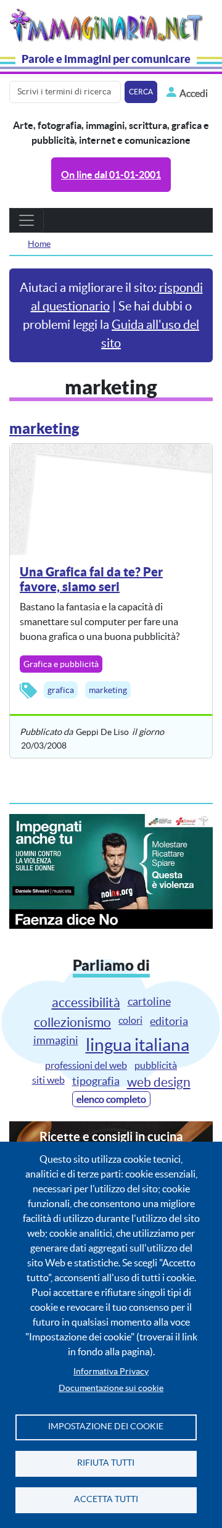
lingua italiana (137, 1045)
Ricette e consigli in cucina (111, 1136)
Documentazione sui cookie (111, 1388)
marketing (108, 690)
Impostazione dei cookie (105, 1426)
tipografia (96, 1080)
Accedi (193, 93)
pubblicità (155, 1065)
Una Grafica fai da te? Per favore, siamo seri (91, 579)
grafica (60, 690)
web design (159, 1082)
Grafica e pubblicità (61, 664)
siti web (48, 1080)
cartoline (149, 1001)
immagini (55, 1040)
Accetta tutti (106, 1499)
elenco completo (111, 1099)
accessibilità (86, 1002)
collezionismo (72, 1022)
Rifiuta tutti (105, 1463)
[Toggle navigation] (26, 220)
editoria (169, 1021)
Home (39, 244)
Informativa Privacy (111, 1371)
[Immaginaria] (108, 23)
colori (130, 1020)
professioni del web (86, 1065)
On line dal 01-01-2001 (111, 174)
